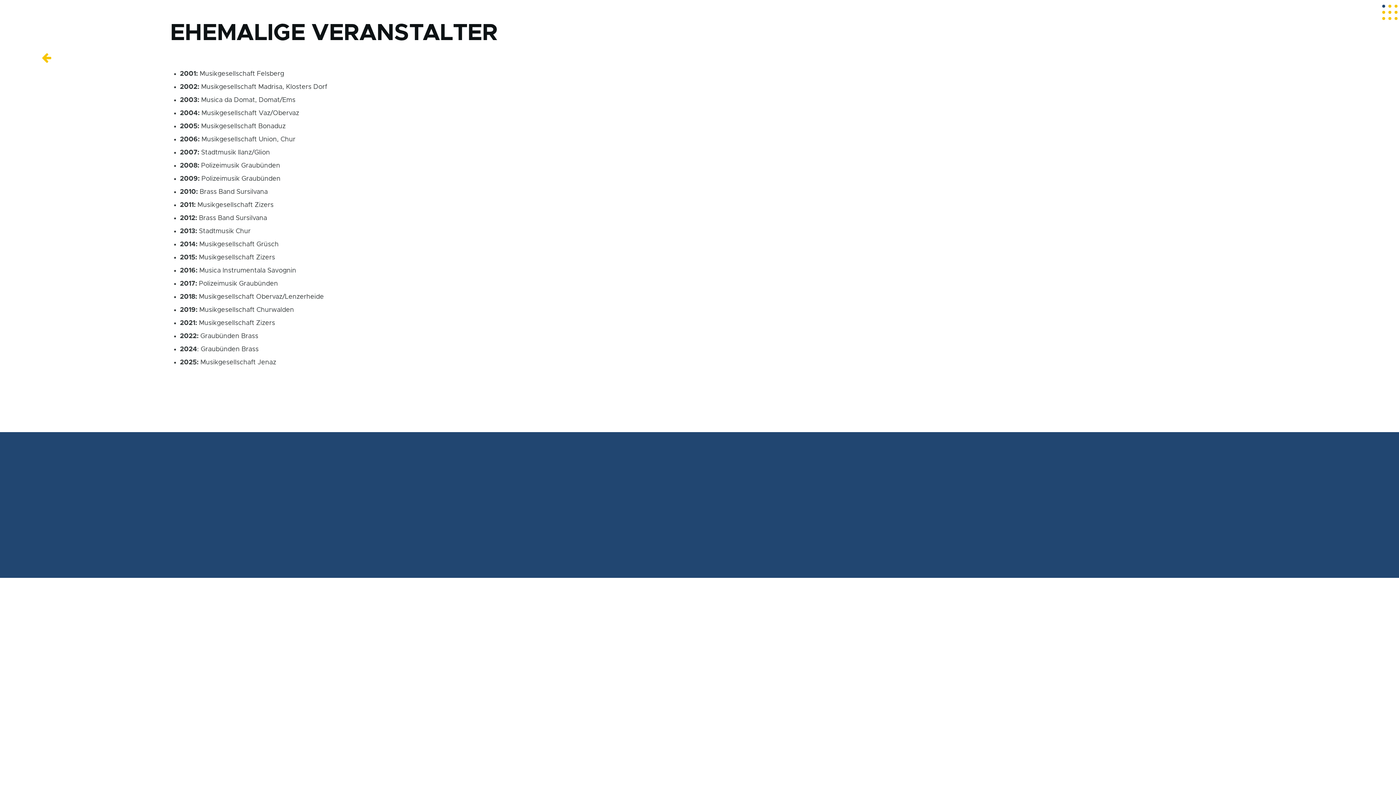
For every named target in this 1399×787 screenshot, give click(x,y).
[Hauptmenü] (1390, 13)
